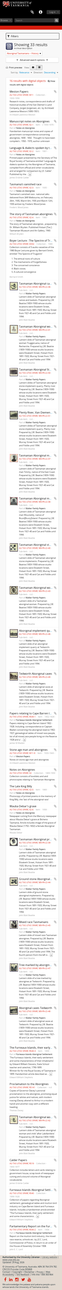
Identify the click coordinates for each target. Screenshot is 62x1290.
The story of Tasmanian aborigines (31, 214)
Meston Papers (19, 91)
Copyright (17, 1271)
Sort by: (14, 72)
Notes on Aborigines (25, 128)
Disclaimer (29, 1271)
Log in (52, 12)
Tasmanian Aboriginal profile (37, 839)
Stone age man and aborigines (29, 750)
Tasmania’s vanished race (25, 184)
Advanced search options (32, 59)
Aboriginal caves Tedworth (35, 1008)
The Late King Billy (21, 786)
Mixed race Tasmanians (33, 922)
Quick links (40, 12)
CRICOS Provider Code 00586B (17, 1269)
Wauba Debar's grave (23, 806)
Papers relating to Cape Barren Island (33, 713)
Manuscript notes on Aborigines (30, 121)
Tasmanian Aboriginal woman (37, 588)
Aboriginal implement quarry (37, 630)
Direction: (38, 72)
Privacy (40, 1271)
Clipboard (32, 12)
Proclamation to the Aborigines (29, 1084)
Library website (49, 1257)
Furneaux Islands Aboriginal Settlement (34, 720)
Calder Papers (18, 1160)
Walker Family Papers (35, 293)
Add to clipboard (55, 91)
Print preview (15, 67)
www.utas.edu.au (11, 1259)
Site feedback (22, 1274)
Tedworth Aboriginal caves (35, 673)
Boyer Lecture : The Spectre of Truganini (35, 240)
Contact (6, 1271)
